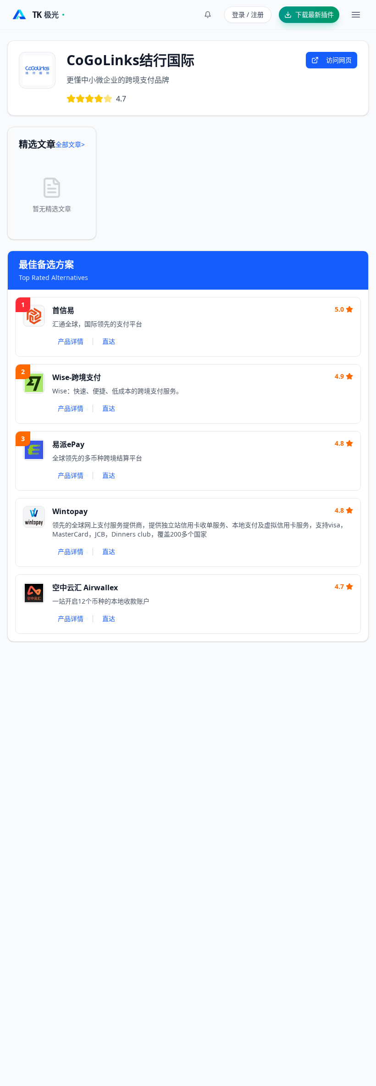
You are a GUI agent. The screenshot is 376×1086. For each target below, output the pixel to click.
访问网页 (339, 60)
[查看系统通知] (208, 15)
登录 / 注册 (248, 14)
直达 (108, 341)
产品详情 (70, 341)
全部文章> (70, 144)
